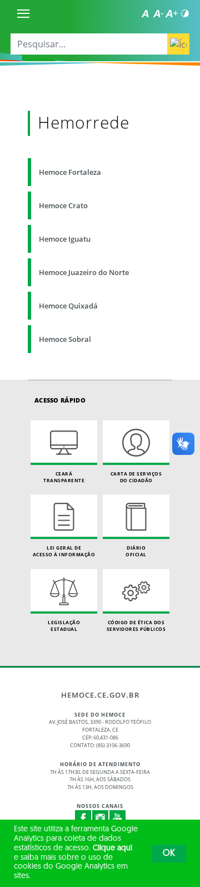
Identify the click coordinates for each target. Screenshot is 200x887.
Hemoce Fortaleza (70, 172)
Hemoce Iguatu (65, 239)
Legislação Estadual (64, 625)
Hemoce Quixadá (68, 306)
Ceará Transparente (63, 477)
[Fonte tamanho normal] (145, 13)
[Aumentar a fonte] (171, 13)
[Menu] (23, 13)
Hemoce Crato (63, 205)
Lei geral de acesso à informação (64, 551)
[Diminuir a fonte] (158, 13)
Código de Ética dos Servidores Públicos (136, 625)
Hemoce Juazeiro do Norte (84, 272)
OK (169, 853)
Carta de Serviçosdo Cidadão (136, 477)
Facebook (83, 818)
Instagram (100, 818)
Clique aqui (112, 848)
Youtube (117, 818)
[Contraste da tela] (185, 13)
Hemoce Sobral (65, 339)
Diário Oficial (136, 551)
